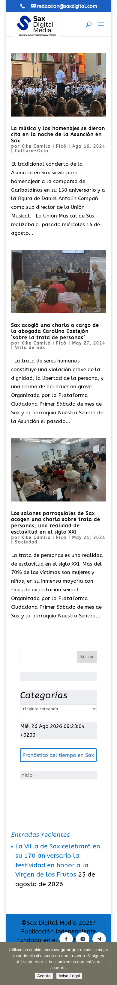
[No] (109, 964)
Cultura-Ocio (32, 150)
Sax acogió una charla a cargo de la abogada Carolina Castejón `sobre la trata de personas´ (55, 331)
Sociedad (26, 542)
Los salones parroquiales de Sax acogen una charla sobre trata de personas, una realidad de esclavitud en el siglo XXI (55, 522)
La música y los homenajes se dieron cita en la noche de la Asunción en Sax (58, 135)
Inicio (26, 775)
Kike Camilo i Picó (44, 146)
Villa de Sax (30, 347)
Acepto (44, 975)
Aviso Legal (69, 975)
